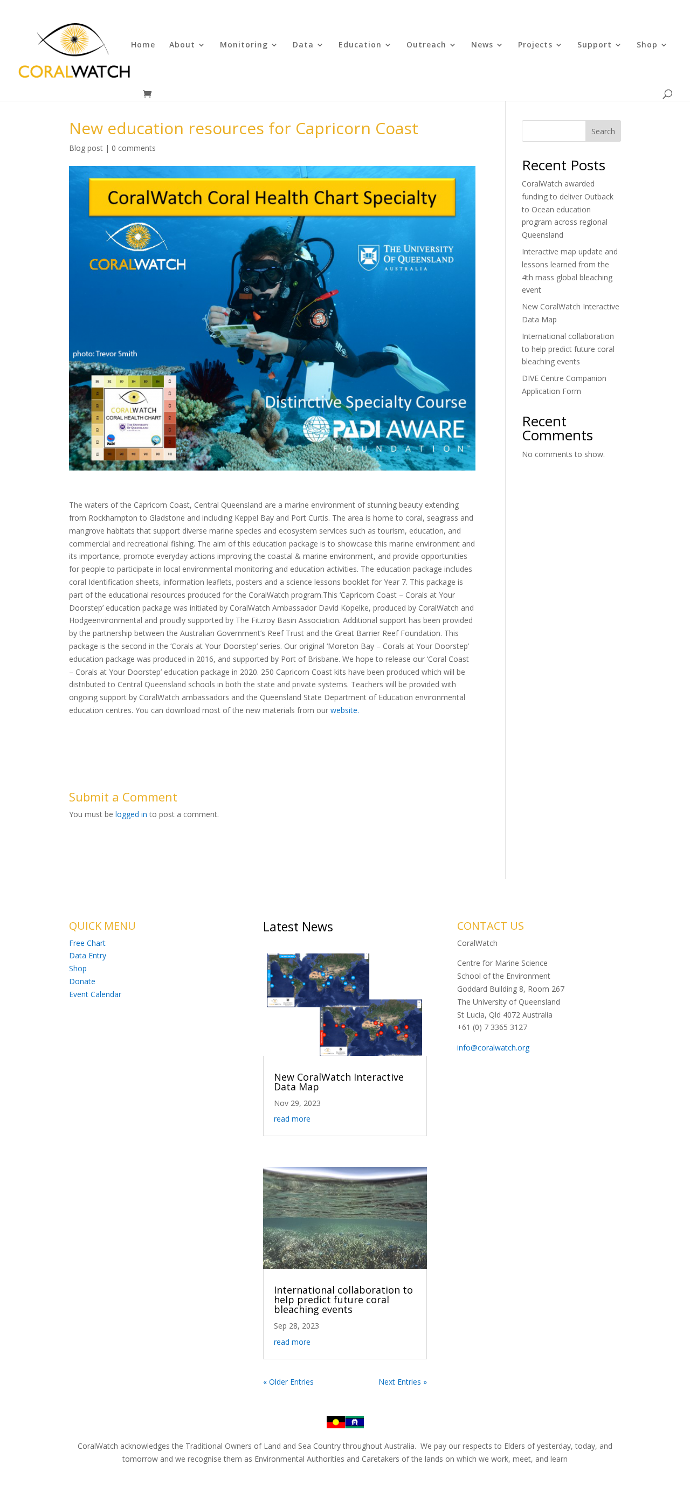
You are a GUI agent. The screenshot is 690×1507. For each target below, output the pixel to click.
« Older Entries (288, 1382)
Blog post (86, 148)
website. (344, 710)
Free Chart (87, 943)
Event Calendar (95, 994)
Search (603, 131)
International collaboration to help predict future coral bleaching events (568, 349)
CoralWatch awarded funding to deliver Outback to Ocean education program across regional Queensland (567, 209)
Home (143, 45)
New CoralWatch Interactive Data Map (339, 1081)
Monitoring (244, 45)
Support (594, 45)
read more (292, 1119)
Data (303, 45)
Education (360, 45)
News (482, 45)
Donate (82, 981)
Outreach (426, 45)
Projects (535, 45)
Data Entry (87, 955)
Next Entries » (402, 1382)
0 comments (134, 148)
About (182, 45)
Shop (647, 45)
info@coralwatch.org (493, 1047)
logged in (131, 814)
